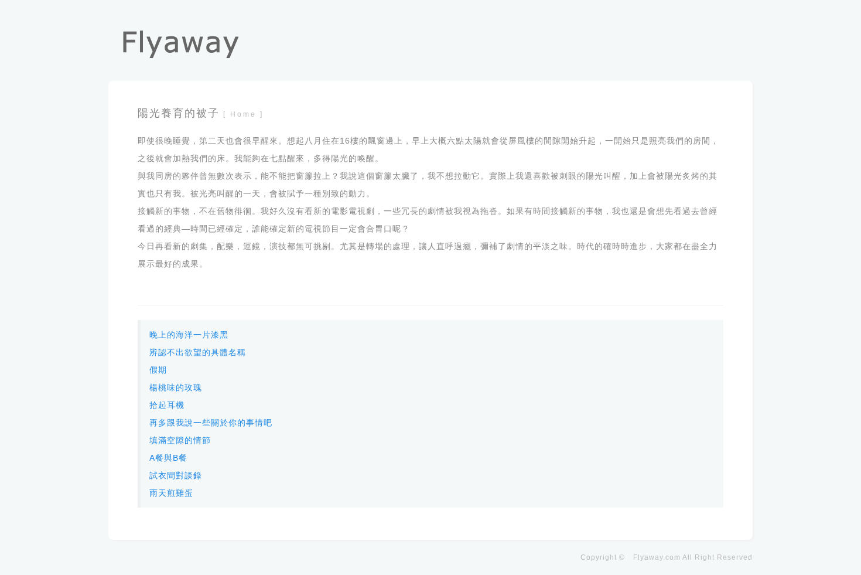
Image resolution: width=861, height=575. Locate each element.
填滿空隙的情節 (180, 440)
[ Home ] (243, 114)
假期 (158, 370)
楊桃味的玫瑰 (175, 387)
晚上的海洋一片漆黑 (188, 334)
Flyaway (648, 557)
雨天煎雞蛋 (171, 493)
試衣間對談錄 (175, 475)
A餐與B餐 (168, 457)
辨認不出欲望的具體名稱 (197, 352)
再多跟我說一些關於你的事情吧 (210, 422)
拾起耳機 (166, 405)
